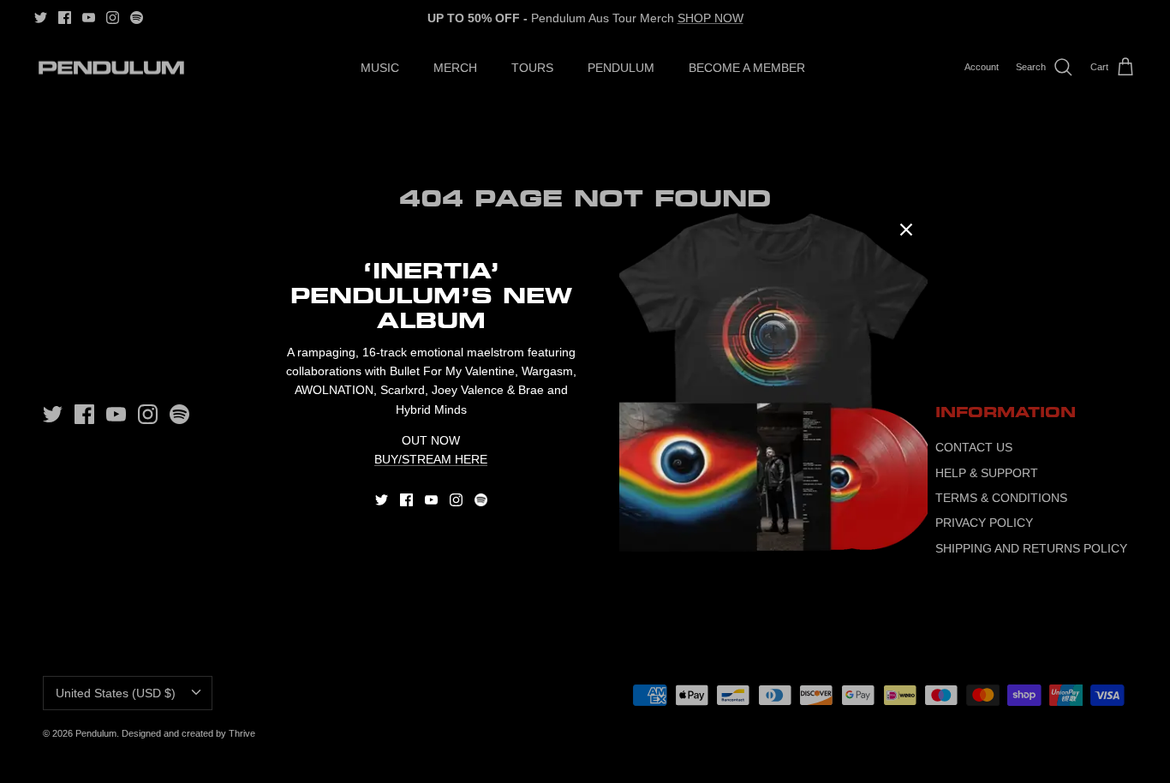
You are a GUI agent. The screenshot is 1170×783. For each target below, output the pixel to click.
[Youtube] (431, 499)
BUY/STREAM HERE (430, 459)
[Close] (906, 229)
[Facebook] (406, 499)
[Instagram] (456, 499)
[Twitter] (381, 499)
